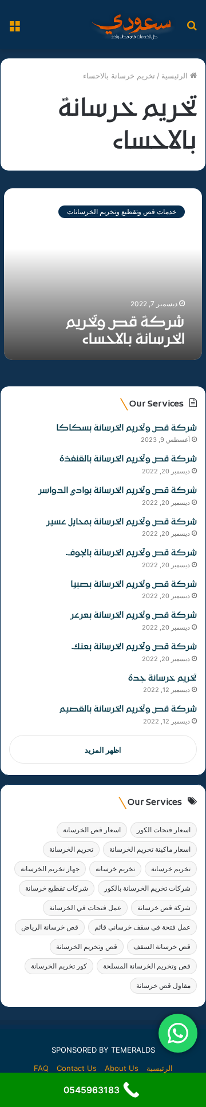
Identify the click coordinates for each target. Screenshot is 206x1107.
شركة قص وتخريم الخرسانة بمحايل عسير (121, 522)
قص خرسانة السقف (162, 946)
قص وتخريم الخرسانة (86, 946)
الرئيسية (175, 75)
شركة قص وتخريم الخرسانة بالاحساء (125, 331)
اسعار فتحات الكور (164, 829)
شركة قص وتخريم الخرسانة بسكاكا (126, 428)
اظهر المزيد (103, 749)
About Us (121, 1068)
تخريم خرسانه (115, 868)
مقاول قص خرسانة (163, 985)
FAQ (41, 1068)
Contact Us (77, 1068)
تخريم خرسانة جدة (162, 678)
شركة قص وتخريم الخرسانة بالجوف (131, 553)
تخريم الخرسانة (71, 849)
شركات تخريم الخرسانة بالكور (147, 888)
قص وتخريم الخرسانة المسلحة (147, 966)
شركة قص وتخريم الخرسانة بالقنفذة (128, 459)
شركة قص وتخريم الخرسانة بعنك (134, 647)
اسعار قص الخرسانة (92, 829)
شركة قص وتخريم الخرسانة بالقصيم (128, 709)
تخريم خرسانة (171, 868)
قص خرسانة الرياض (49, 927)
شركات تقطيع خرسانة (56, 888)
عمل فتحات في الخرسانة (85, 907)
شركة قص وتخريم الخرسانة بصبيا (133, 584)
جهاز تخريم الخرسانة (50, 868)
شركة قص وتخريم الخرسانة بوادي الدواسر (117, 490)
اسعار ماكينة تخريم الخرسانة (150, 849)
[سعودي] (131, 24)
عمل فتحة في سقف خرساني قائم (142, 927)
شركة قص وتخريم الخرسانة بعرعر (133, 615)
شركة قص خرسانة (164, 907)
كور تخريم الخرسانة (59, 966)
